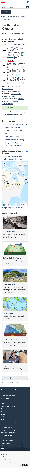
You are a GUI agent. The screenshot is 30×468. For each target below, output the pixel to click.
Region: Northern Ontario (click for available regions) (13, 158)
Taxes (2, 419)
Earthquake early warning (14, 140)
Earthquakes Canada (9, 19)
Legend (24, 204)
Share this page (16, 378)
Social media (4, 454)
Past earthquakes (9, 231)
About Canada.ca (5, 459)
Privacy (3, 464)
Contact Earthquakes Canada (16, 124)
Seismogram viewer (12, 136)
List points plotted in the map (13, 208)
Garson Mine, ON (13, 63)
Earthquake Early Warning (12, 258)
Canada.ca (4, 16)
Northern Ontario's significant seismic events (16, 44)
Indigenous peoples (6, 443)
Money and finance (6, 438)
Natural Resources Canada (17, 16)
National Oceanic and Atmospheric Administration (13, 101)
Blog (4, 366)
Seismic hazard (8, 313)
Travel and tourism (5, 408)
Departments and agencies (8, 395)
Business (3, 411)
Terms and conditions (6, 462)
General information (10, 339)
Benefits (3, 414)
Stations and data (9, 284)
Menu (5, 12)
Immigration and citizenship (8, 406)
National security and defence (8, 424)
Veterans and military (6, 445)
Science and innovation (7, 440)
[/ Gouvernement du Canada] (11, 2)
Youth (2, 448)
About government (6, 398)
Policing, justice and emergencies (9, 430)
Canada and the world (6, 435)
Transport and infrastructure (8, 432)
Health (2, 416)
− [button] (4, 165)
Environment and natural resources (10, 422)
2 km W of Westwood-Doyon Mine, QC (15, 78)
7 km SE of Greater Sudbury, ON (14, 48)
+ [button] (4, 163)
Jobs (2, 403)
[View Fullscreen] (4, 169)
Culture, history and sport (7, 427)
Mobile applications (6, 456)
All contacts (4, 393)
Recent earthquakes (12, 127)
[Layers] (25, 163)
